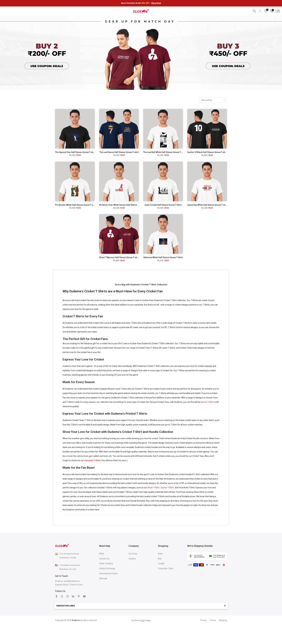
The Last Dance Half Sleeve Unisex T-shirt (119, 152)
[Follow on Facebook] (56, 596)
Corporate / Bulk (165, 568)
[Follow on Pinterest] (78, 596)
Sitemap (103, 578)
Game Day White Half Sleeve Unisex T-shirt (207, 205)
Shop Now (156, 3)
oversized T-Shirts (92, 460)
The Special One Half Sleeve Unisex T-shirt (75, 152)
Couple (161, 563)
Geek (160, 553)
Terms (213, 620)
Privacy (203, 620)
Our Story (133, 553)
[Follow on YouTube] (84, 596)
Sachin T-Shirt (167, 487)
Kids (160, 558)
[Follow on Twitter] (62, 596)
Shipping (223, 620)
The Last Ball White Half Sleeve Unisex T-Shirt (164, 152)
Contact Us (104, 558)
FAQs (101, 553)
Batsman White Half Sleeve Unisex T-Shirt (163, 257)
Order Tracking (106, 563)
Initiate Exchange (107, 568)
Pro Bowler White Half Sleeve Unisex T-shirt (75, 205)
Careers (132, 558)
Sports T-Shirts (208, 402)
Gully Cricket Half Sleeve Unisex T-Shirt (163, 205)
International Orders (108, 573)
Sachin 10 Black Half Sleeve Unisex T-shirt (207, 152)
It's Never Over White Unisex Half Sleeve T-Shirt (121, 205)
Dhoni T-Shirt (153, 487)
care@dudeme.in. (72, 581)
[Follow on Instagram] (67, 596)
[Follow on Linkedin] (73, 596)
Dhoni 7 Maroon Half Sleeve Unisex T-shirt (119, 257)
